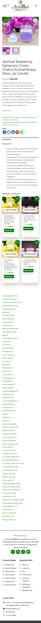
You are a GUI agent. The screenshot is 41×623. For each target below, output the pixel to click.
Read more (9, 230)
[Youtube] (28, 552)
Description (6, 139)
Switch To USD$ (6, 6)
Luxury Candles (13, 120)
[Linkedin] (13, 132)
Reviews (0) (6, 144)
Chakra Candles (25, 117)
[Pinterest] (17, 132)
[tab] (20, 139)
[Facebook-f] (13, 552)
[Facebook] (4, 132)
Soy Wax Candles (13, 125)
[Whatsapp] (21, 132)
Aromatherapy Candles (13, 122)
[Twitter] (9, 132)
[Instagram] (23, 552)
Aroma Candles (14, 117)
